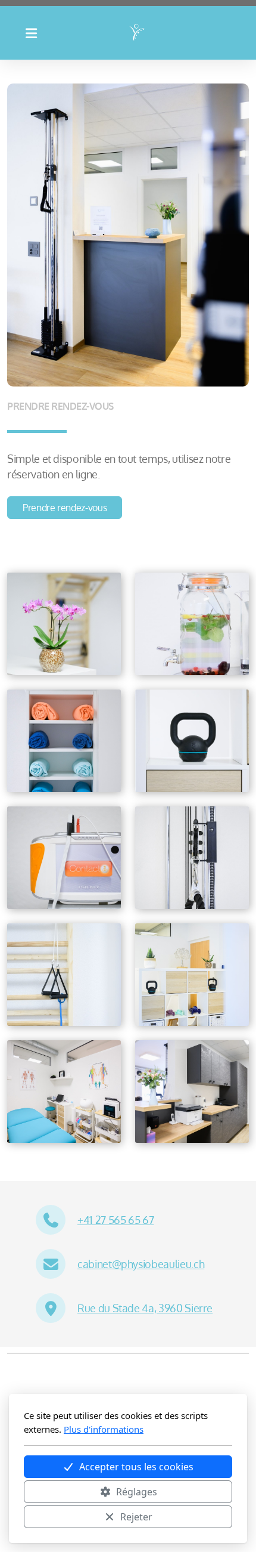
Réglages (136, 1491)
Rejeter (136, 1516)
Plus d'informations (103, 1429)
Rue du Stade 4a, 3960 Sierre (145, 1308)
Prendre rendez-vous (65, 508)
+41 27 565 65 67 (115, 1219)
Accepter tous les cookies (136, 1466)
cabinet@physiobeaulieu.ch (140, 1263)
